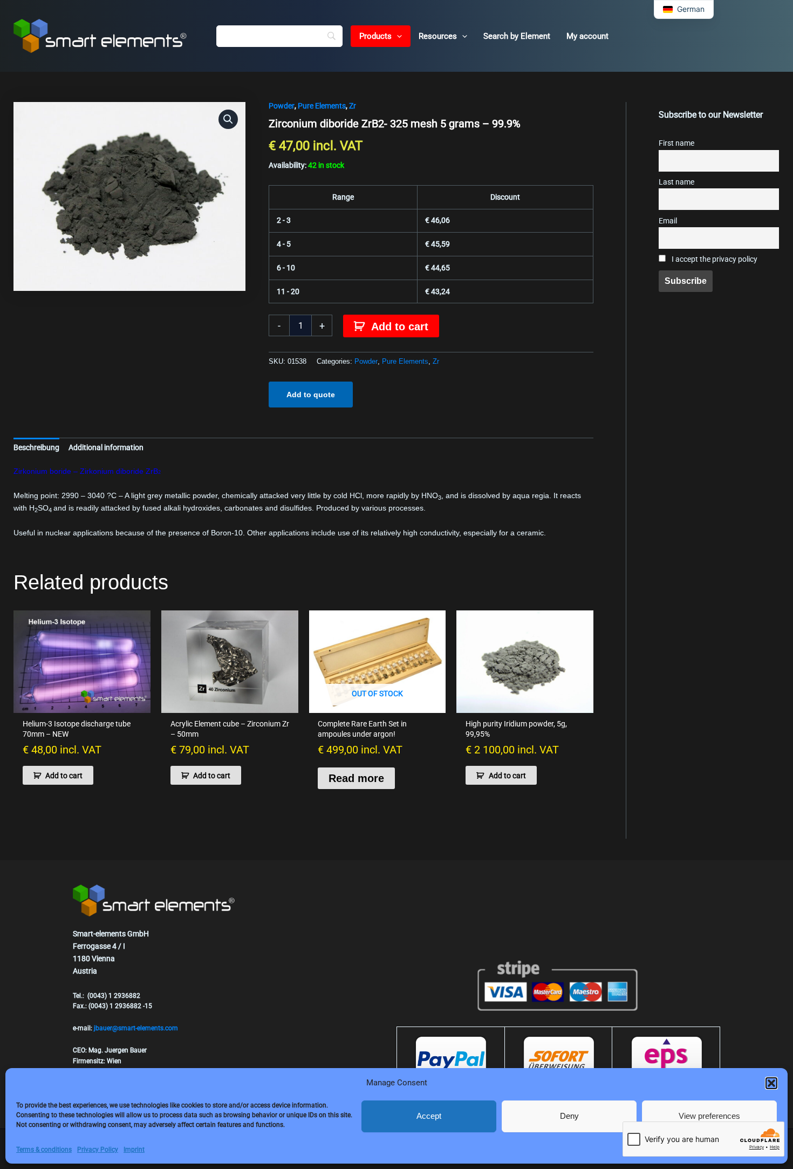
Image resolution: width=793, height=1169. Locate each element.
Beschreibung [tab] (36, 447)
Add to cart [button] (64, 775)
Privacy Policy (97, 1149)
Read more (356, 778)
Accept (428, 1115)
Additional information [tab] (106, 447)
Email (668, 221)
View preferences (709, 1115)
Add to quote (310, 394)
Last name (676, 182)
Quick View (82, 703)
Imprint (134, 1149)
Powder (282, 105)
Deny (569, 1115)
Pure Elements (322, 105)
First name (676, 143)
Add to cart (399, 326)
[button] (771, 1083)
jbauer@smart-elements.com (136, 1028)
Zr (352, 105)
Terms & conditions (44, 1149)
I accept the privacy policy (713, 259)
